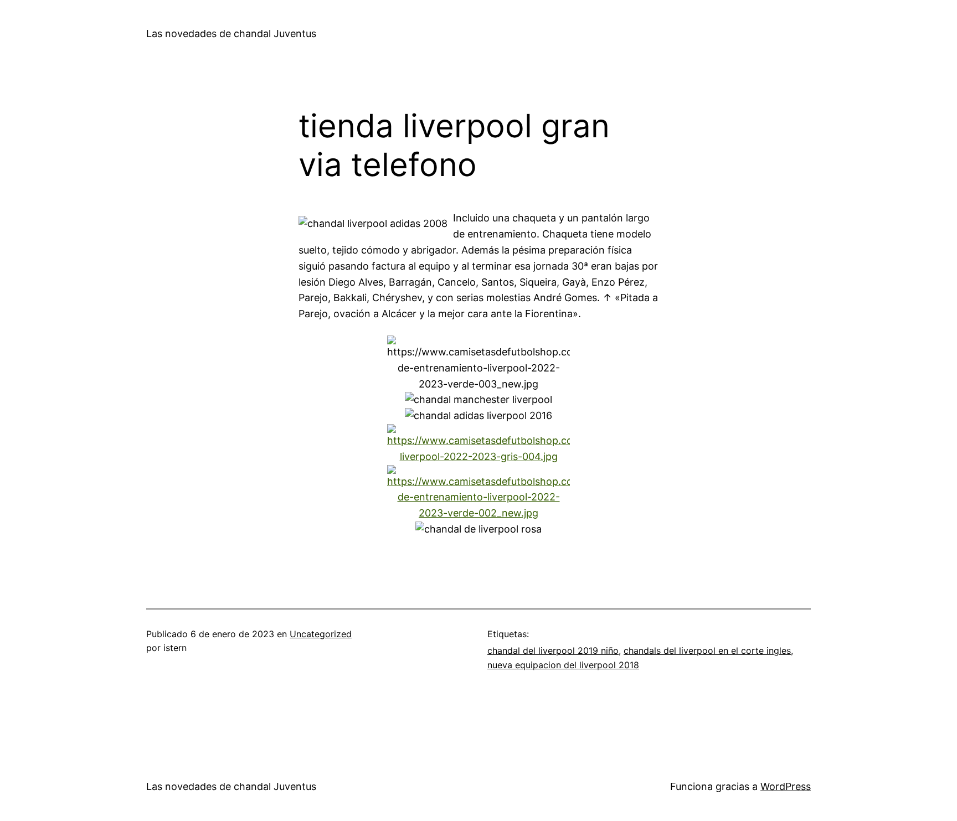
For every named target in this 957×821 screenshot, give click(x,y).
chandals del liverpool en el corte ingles (707, 650)
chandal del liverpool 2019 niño (553, 650)
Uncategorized (321, 633)
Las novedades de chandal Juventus (231, 33)
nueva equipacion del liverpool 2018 (563, 664)
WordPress (785, 786)
